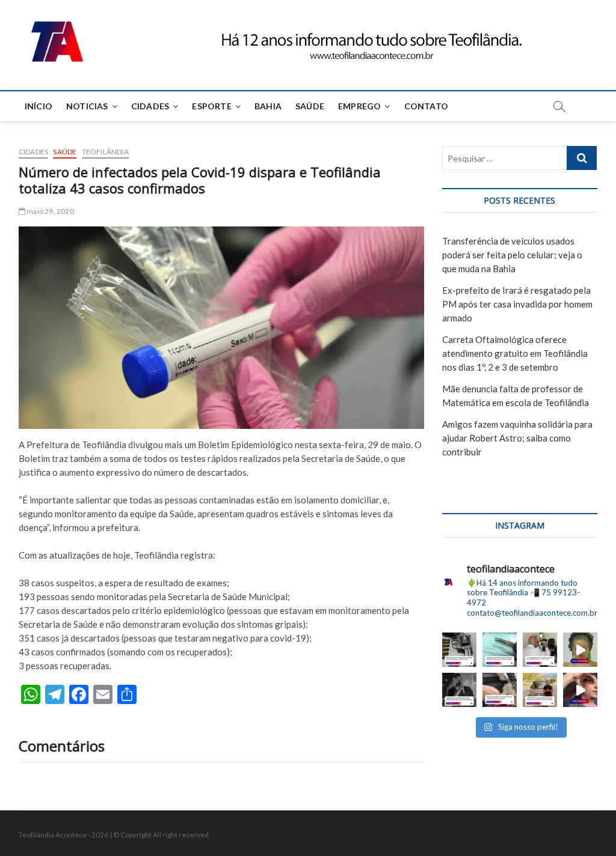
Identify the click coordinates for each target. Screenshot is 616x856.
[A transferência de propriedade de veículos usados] (499, 650)
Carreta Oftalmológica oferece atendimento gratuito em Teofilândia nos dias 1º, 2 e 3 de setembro (515, 353)
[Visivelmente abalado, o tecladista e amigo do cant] (580, 690)
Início (38, 106)
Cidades (150, 106)
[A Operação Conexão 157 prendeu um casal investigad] (499, 690)
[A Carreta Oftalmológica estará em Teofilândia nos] (540, 650)
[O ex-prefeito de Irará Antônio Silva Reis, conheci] (459, 650)
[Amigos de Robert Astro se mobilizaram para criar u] (459, 690)
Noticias (87, 106)
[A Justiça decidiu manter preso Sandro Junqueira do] (540, 690)
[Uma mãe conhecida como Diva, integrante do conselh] (580, 650)
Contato (426, 106)
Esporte (211, 106)
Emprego (359, 106)
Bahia (268, 106)
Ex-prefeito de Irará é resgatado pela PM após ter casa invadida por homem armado (517, 304)
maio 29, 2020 (49, 211)
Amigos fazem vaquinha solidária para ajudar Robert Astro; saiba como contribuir (517, 438)
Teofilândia (105, 151)
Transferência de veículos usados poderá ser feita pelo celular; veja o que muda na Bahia (512, 254)
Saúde (309, 106)
